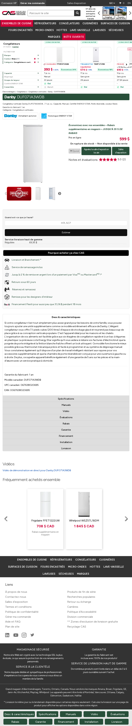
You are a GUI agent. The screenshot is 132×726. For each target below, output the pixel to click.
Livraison (66, 448)
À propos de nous (16, 591)
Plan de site (12, 626)
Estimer (66, 232)
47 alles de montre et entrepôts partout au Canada (91, 14)
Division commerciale (80, 616)
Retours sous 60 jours (24, 282)
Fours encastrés (20, 30)
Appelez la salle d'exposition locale (96, 151)
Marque (7, 55)
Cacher (15, 47)
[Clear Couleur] (34, 58)
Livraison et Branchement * (26, 259)
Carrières (72, 606)
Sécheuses (116, 30)
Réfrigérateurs (45, 23)
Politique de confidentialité (21, 611)
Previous (6, 193)
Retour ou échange (79, 601)
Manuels (66, 405)
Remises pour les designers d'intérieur (32, 296)
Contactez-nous (15, 596)
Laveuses (99, 30)
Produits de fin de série (81, 591)
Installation (66, 442)
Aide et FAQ (12, 621)
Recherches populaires (81, 596)
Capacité (8, 73)
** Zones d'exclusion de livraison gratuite (92, 621)
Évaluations (66, 417)
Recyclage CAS (76, 626)
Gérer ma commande (32, 3)
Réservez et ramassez (24, 289)
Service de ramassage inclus (27, 267)
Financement (66, 436)
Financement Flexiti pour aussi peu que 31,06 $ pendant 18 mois (46, 304)
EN (129, 3)
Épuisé (74, 151)
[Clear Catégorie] (34, 62)
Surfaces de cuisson (115, 23)
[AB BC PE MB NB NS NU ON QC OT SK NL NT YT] (112, 3)
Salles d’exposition (76, 3)
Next (59, 193)
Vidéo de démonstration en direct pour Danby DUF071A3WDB (37, 470)
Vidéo (66, 411)
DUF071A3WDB (59, 92)
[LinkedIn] (7, 636)
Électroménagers (9, 92)
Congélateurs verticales (37, 92)
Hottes (62, 30)
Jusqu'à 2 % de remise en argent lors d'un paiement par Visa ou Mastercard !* (57, 274)
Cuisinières (90, 23)
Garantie (66, 429)
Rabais (66, 423)
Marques (54, 36)
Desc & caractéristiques (66, 317)
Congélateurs (69, 23)
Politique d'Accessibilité (81, 611)
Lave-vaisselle (80, 30)
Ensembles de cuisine (17, 23)
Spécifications (66, 398)
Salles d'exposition (120, 151)
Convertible (9, 87)
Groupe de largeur (12, 80)
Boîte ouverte (74, 36)
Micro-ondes (44, 30)
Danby (50, 92)
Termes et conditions (18, 606)
